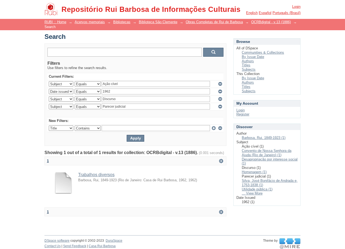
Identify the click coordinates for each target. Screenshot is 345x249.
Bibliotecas (121, 22)
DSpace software (57, 241)
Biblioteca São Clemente (158, 22)
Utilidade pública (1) (257, 189)
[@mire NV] (290, 243)
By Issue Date (253, 57)
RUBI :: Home (55, 22)
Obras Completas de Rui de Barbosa (214, 22)
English (252, 13)
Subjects (249, 69)
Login (296, 7)
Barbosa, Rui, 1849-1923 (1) (263, 138)
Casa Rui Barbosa (102, 246)
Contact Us (52, 246)
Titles (246, 65)
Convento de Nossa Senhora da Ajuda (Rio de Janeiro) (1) (266, 153)
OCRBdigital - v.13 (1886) (271, 22)
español (265, 13)
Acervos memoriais (90, 22)
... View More (252, 193)
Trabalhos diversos (96, 174)
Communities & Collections (263, 52)
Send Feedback (74, 246)
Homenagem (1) (254, 172)
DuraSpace (114, 241)
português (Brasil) (286, 13)
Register (242, 114)
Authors (248, 61)
